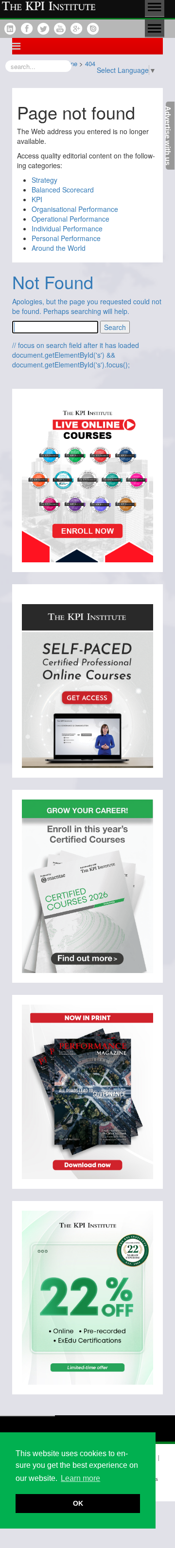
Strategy (44, 180)
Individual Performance (67, 228)
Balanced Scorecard (63, 189)
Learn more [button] (80, 1478)
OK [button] (78, 1503)
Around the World (59, 248)
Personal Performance (66, 238)
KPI (37, 199)
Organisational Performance (75, 209)
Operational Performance (70, 219)
